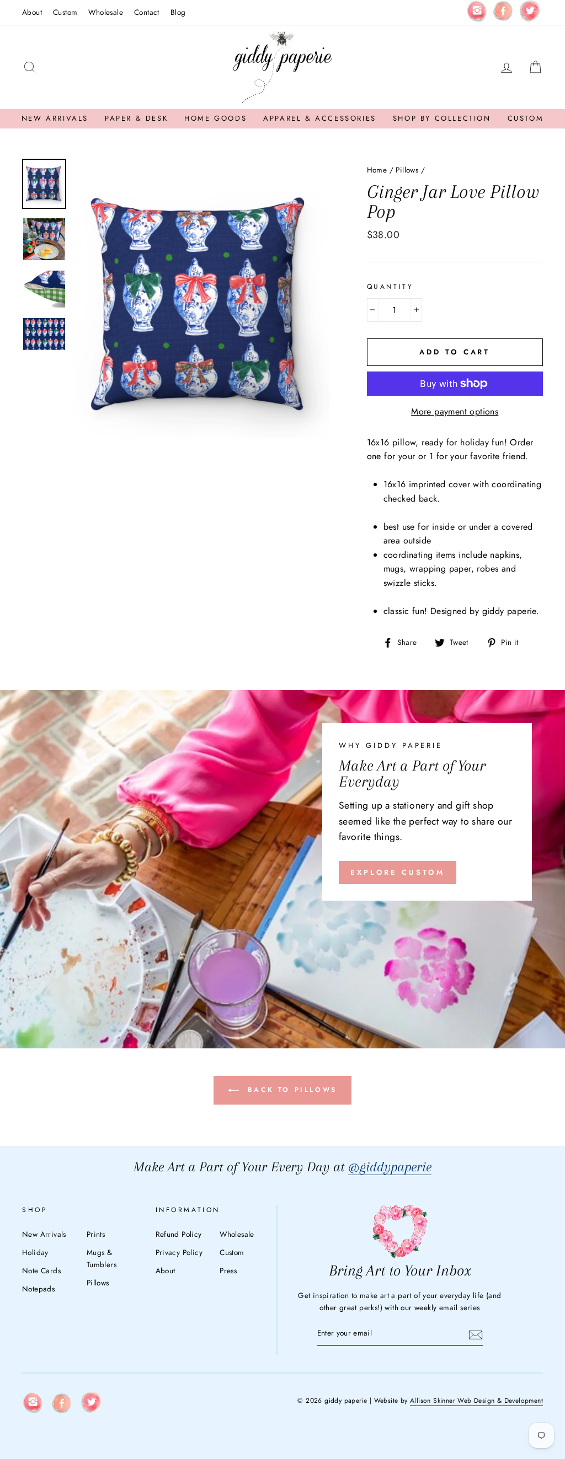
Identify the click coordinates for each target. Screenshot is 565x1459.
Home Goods (215, 118)
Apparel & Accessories (319, 118)
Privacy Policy (179, 1252)
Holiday (35, 1252)
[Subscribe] (475, 1334)
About (32, 12)
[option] (202, 304)
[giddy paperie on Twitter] (529, 13)
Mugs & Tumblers (101, 1258)
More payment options (454, 411)
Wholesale (105, 12)
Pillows (407, 169)
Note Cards (41, 1270)
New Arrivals (55, 118)
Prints (96, 1234)
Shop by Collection (442, 118)
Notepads (38, 1288)
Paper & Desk (136, 118)
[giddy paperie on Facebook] (503, 12)
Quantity (390, 287)
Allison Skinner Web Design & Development (476, 1401)
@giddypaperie (389, 1167)
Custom (65, 12)
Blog (178, 12)
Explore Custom (397, 872)
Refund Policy (179, 1234)
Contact (146, 12)
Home (377, 169)
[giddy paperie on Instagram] (476, 12)
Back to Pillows (290, 1090)
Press (228, 1270)
